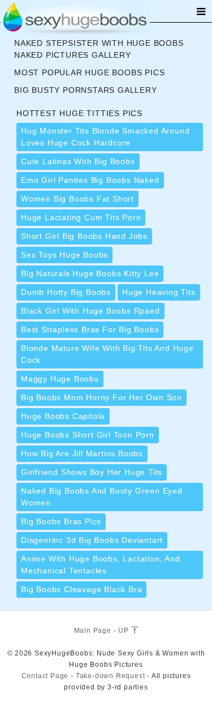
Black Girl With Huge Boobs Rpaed (90, 310)
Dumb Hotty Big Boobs (66, 292)
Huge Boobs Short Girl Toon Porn (87, 434)
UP (124, 631)
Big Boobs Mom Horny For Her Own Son (101, 397)
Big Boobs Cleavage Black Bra (81, 589)
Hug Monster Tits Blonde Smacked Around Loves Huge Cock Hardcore (105, 136)
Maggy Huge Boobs (60, 378)
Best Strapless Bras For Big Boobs (90, 329)
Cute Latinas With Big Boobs (78, 161)
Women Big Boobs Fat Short (77, 198)
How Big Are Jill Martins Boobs (82, 453)
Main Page (92, 631)
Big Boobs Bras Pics (61, 521)
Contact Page (45, 676)
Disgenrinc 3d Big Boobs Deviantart (92, 540)
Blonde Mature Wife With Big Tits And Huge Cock (107, 354)
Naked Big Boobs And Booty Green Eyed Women (102, 496)
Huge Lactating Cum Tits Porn (81, 217)
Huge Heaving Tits (159, 292)
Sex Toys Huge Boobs (64, 254)
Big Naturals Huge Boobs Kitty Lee (90, 273)
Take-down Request (110, 676)
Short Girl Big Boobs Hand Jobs (84, 236)
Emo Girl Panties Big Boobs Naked (90, 180)
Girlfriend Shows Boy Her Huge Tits (91, 472)
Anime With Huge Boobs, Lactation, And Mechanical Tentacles (100, 564)
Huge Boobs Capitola (63, 416)
